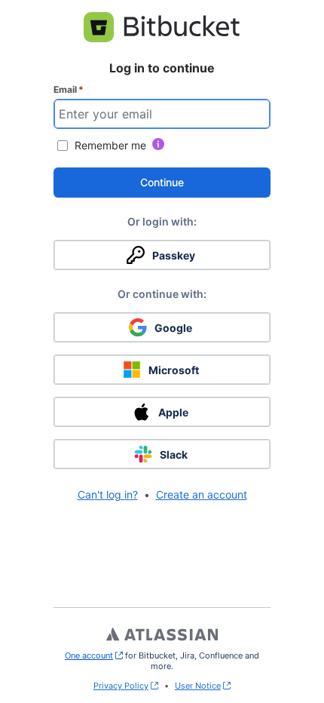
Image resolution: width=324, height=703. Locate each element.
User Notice (198, 685)
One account (94, 655)
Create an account (201, 494)
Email (68, 89)
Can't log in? (108, 494)
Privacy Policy (120, 685)
